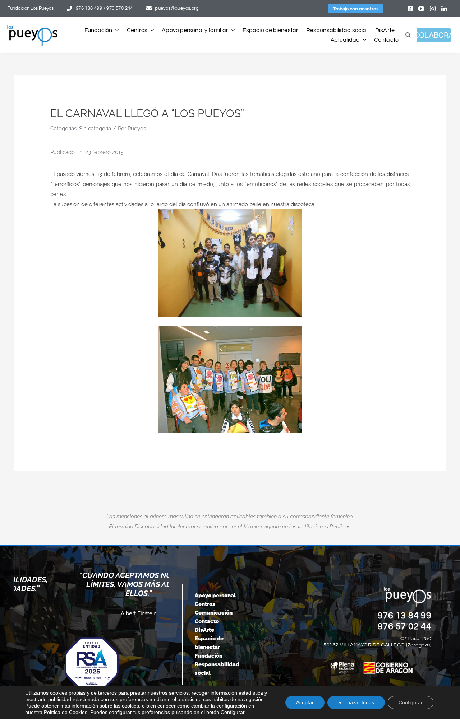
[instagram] (433, 8)
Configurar (411, 702)
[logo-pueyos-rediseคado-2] (32, 27)
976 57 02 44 (405, 626)
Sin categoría (95, 128)
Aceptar (305, 702)
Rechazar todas (356, 702)
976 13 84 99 (405, 615)
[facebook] (410, 8)
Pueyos (137, 128)
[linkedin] (444, 8)
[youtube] (421, 8)
